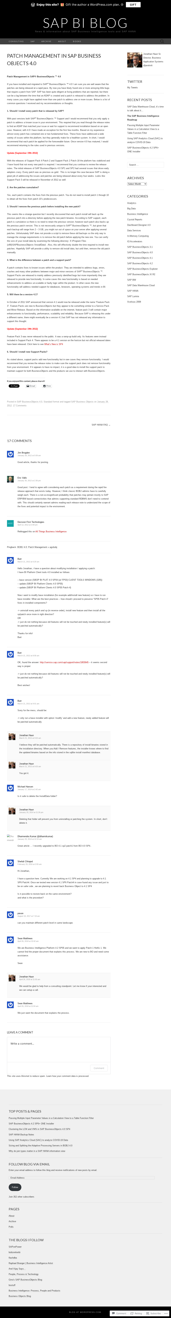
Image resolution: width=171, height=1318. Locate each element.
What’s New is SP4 (53, 344)
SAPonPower (15, 1247)
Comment (99, 1068)
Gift (133, 4)
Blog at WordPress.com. (85, 1312)
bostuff (12, 1285)
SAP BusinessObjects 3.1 (140, 247)
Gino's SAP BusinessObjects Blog (25, 1279)
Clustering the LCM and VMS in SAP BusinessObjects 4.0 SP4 (39, 1129)
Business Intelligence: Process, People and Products (34, 1290)
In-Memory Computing (138, 236)
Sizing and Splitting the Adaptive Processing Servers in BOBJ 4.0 (40, 1145)
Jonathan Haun (26, 735)
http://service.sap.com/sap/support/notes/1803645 (64, 662)
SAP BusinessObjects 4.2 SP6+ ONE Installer (31, 1123)
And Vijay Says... (17, 1268)
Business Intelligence (137, 214)
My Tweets (132, 87)
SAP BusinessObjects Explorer (142, 269)
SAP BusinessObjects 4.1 (140, 258)
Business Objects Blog (20, 1296)
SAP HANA (132, 291)
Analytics (131, 203)
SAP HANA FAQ (101, 425)
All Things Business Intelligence (50, 531)
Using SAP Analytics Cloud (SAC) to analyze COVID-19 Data (38, 1140)
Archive (46, 41)
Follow (15, 1187)
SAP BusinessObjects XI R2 (141, 274)
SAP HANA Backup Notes (21, 1134)
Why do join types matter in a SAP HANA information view (37, 1151)
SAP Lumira (133, 296)
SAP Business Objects (82, 401)
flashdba (13, 1257)
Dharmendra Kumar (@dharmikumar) (35, 836)
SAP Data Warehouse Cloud (141, 285)
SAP (33, 41)
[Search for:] (162, 41)
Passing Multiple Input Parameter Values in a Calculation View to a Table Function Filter (143, 129)
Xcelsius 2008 (134, 302)
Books (77, 41)
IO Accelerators (134, 241)
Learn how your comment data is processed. (67, 1076)
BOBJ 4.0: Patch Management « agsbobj (37, 547)
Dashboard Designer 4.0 (138, 225)
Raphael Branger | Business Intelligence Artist (31, 1263)
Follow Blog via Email (29, 1164)
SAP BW (131, 280)
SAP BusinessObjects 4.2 (140, 263)
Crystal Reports (134, 219)
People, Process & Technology (24, 1274)
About (62, 41)
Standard (48, 401)
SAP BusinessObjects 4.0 (29, 401)
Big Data (131, 208)
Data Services (134, 230)
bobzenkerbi (14, 1252)
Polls (11, 1227)
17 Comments (20, 405)
